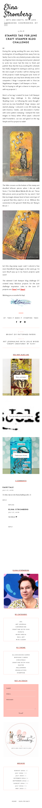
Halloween (21, 668)
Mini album (21, 640)
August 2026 (20, 770)
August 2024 (21, 783)
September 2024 (21, 781)
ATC (21, 622)
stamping (28, 318)
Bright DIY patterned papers (21, 333)
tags (36, 318)
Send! (21, 713)
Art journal (21, 624)
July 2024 (20, 786)
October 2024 (21, 778)
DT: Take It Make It (13, 318)
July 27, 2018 (8, 490)
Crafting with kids (21, 629)
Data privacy (24, 801)
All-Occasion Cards (21, 655)
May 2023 (21, 788)
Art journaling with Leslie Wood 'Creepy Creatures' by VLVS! (21, 341)
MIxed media (21, 634)
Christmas (21, 660)
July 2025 (21, 776)
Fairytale (8, 487)
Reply (5, 500)
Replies (11, 505)
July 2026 (20, 773)
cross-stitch (20, 670)
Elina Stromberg (18, 11)
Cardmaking (21, 627)
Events (21, 632)
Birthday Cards (21, 657)
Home (14, 801)
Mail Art (21, 637)
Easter (21, 665)
